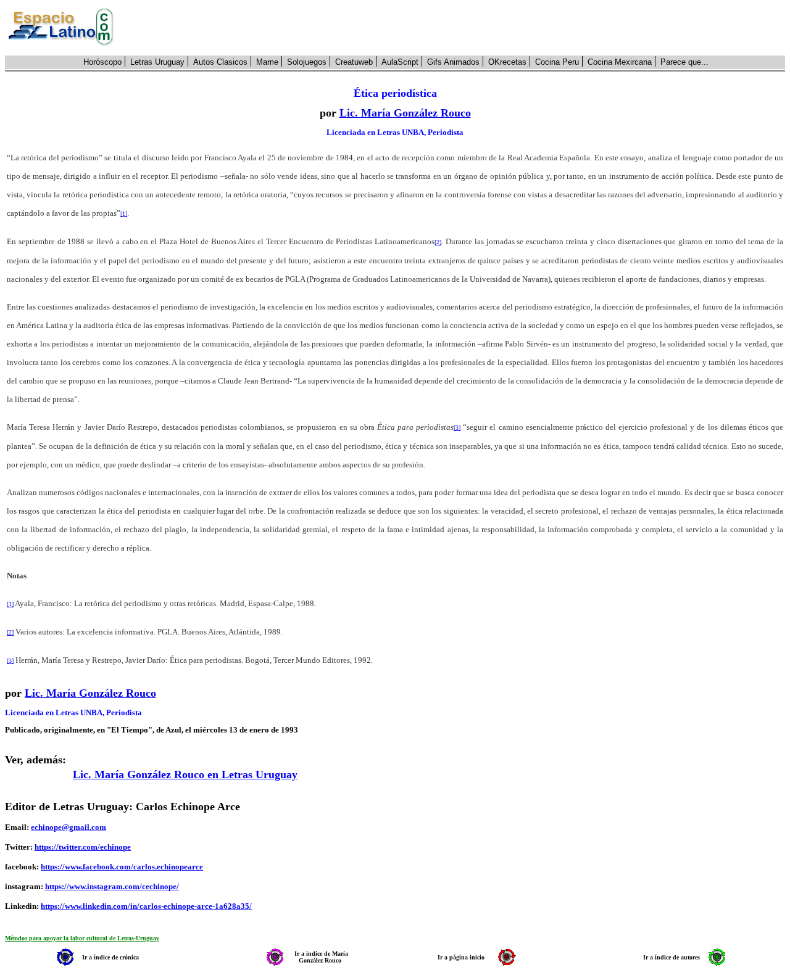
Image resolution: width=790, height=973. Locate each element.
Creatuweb (354, 62)
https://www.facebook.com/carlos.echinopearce (122, 866)
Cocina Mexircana (620, 62)
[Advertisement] (456, 27)
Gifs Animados (453, 62)
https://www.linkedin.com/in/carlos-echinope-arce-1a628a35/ (146, 906)
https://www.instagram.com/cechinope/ (112, 886)
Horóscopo (102, 62)
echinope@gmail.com (68, 827)
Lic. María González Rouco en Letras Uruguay (185, 774)
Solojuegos (306, 62)
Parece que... (684, 62)
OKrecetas (507, 62)
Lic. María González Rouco (405, 113)
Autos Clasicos (220, 62)
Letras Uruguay (157, 62)
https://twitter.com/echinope (83, 847)
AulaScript (399, 62)
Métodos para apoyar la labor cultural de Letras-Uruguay (82, 938)
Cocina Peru (557, 62)
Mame (267, 62)
